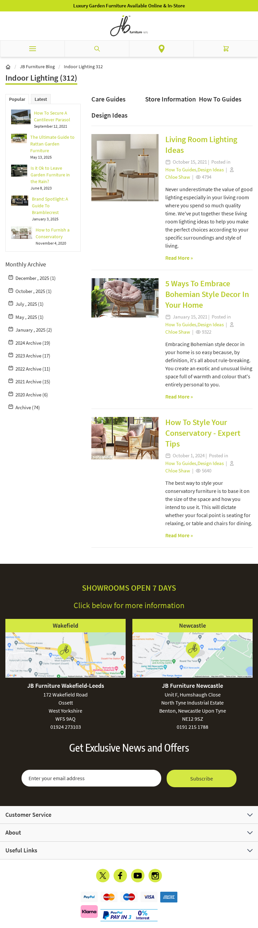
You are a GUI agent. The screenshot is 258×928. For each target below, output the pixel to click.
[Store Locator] (161, 49)
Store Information (170, 99)
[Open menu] (32, 48)
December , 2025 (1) (35, 278)
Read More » (179, 257)
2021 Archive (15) (32, 381)
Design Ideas (109, 115)
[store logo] (129, 25)
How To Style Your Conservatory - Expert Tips (203, 433)
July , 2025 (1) (29, 304)
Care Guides (108, 99)
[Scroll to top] (251, 883)
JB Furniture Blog (37, 67)
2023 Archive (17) (32, 355)
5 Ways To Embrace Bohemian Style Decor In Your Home (207, 294)
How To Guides (220, 99)
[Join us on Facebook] (120, 875)
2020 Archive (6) (31, 394)
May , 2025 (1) (29, 317)
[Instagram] (155, 875)
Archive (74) (27, 407)
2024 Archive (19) (32, 343)
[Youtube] (137, 875)
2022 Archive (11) (32, 369)
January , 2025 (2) (33, 330)
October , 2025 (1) (33, 291)
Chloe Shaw (177, 177)
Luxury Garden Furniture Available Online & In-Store (129, 5)
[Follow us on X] (103, 875)
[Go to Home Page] (8, 66)
